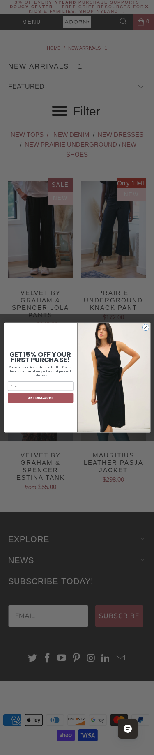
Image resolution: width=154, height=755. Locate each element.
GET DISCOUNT (40, 397)
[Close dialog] (145, 327)
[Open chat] (128, 729)
